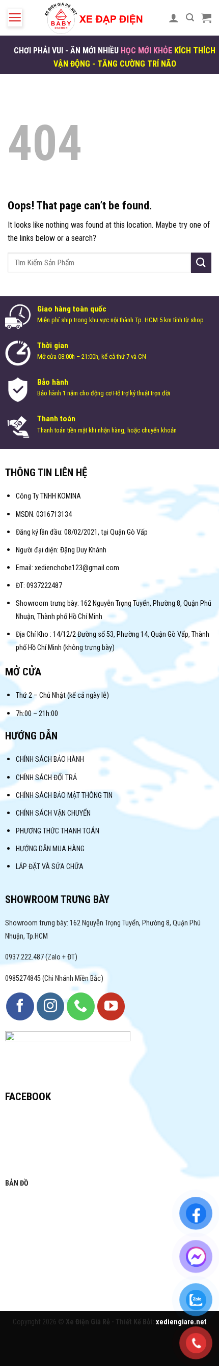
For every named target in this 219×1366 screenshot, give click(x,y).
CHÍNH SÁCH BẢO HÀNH (51, 759)
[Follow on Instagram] (50, 1006)
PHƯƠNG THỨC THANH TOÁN (57, 831)
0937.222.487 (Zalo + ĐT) (41, 957)
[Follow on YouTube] (111, 1006)
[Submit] (201, 262)
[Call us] (80, 1006)
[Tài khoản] (174, 18)
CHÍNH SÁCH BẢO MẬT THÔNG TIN (64, 795)
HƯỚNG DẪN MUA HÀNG (50, 849)
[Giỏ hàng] (206, 18)
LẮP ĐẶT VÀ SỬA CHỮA (50, 866)
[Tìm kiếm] (190, 17)
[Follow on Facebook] (20, 1006)
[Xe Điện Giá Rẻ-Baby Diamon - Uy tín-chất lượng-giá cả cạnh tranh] (95, 18)
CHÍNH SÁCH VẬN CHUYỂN (53, 813)
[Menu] (15, 18)
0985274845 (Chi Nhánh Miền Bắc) (54, 978)
